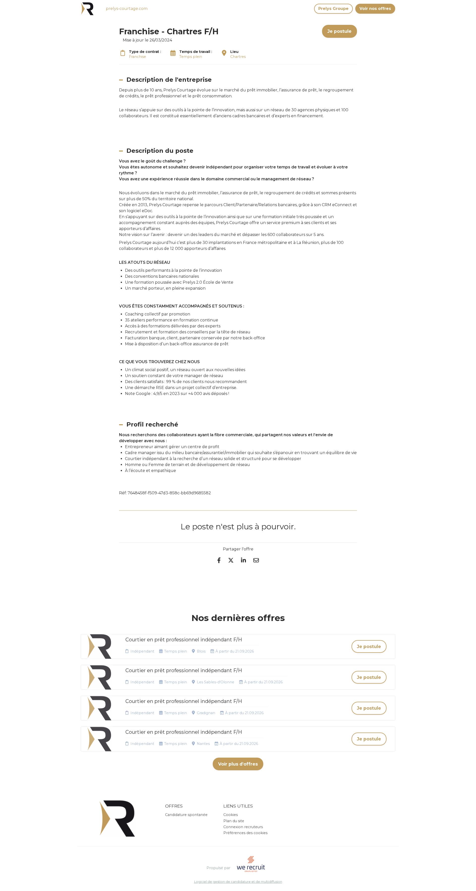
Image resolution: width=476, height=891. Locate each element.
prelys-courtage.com (127, 8)
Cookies (230, 815)
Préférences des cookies (245, 833)
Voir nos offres (375, 8)
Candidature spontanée (186, 815)
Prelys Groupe (333, 8)
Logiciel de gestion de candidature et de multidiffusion (238, 882)
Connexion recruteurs (243, 827)
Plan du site (233, 821)
